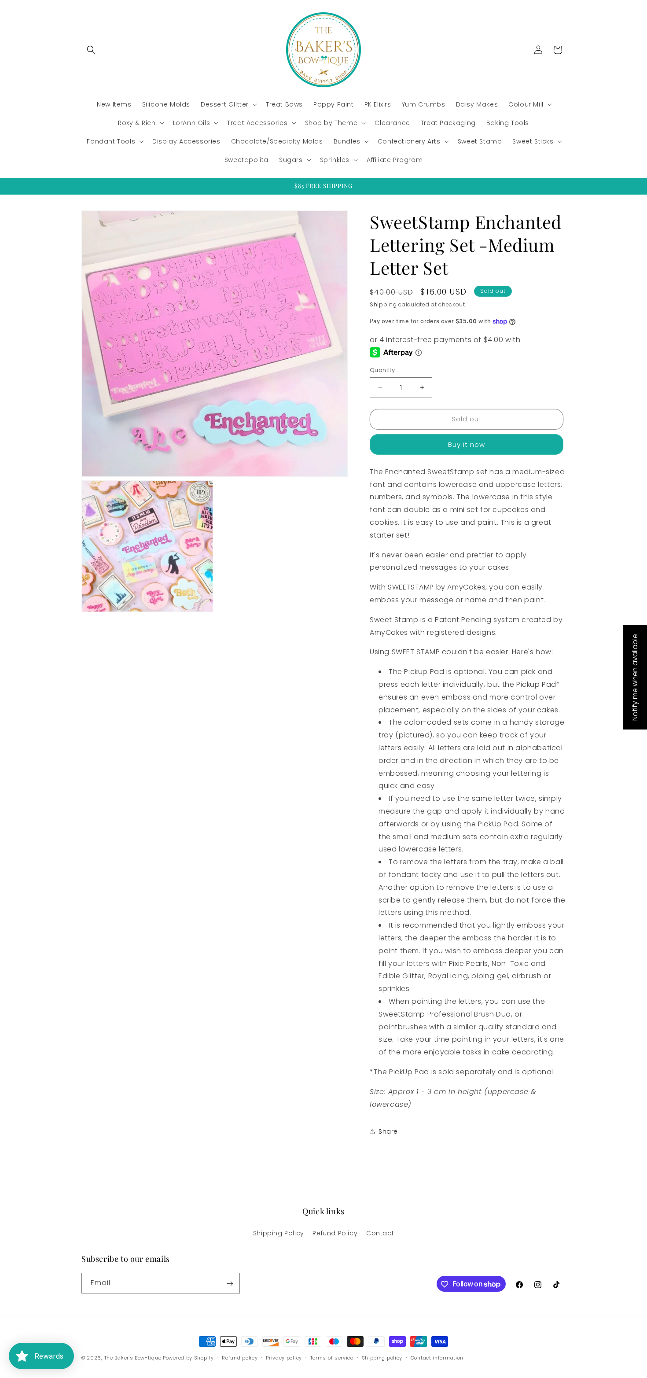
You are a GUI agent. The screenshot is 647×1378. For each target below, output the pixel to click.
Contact (380, 1232)
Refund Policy (334, 1232)
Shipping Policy (278, 1232)
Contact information (437, 1357)
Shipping (383, 304)
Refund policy (239, 1357)
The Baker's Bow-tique (133, 1357)
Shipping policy (382, 1357)
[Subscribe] (229, 1283)
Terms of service (331, 1357)
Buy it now (466, 444)
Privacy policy (284, 1357)
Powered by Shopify (188, 1357)
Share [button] (388, 1131)
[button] (91, 49)
